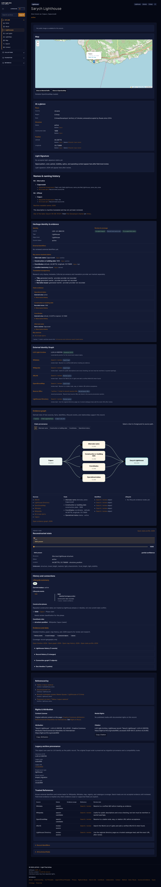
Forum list (39, 883)
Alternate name (43, 428)
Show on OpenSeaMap (59, 90)
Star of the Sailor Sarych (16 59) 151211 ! (47, 214)
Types (153, 880)
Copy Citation (101, 735)
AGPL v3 (37, 870)
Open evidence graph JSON (42, 521)
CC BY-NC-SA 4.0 (44, 872)
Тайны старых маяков (45, 685)
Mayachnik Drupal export (47, 187)
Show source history (42, 297)
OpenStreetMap (142, 87)
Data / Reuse (132, 880)
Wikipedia (38, 511)
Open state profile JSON (146, 531)
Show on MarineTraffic (43, 90)
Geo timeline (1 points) (44, 666)
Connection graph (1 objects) (46, 660)
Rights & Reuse (75, 719)
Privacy (74, 880)
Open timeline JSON (40, 643)
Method (124, 880)
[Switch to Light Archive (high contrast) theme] (2, 8)
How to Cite (92, 880)
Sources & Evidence (144, 880)
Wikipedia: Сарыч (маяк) (74, 142)
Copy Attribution (42, 737)
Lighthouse (138, 4)
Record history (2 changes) (46, 654)
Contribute (101, 880)
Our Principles (49, 880)
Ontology (31, 883)
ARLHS (37, 500)
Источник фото (44, 189)
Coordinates (73, 428)
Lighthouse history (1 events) (46, 648)
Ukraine (145, 4)
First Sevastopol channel (75, 214)
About (31, 880)
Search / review (56, 360)
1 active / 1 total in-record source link (64, 391)
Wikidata (38, 508)
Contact (118, 880)
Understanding (38, 880)
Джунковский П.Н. (43, 690)
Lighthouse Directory (42, 502)
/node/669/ (39, 767)
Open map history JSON (70, 643)
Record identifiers (43, 845)
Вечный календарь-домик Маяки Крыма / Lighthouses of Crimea (60, 694)
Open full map (92, 57)
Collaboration (110, 880)
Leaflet (134, 87)
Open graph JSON (54, 643)
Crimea (150, 4)
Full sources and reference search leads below (69, 339)
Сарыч (61, 127)
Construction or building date (58, 428)
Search (21, 15)
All (35, 428)
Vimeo (88, 214)
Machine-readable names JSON (44, 205)
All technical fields (43, 852)
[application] (93, 64)
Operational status (84, 428)
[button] (94, 62)
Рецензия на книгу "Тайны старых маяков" (52, 699)
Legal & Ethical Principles (62, 880)
